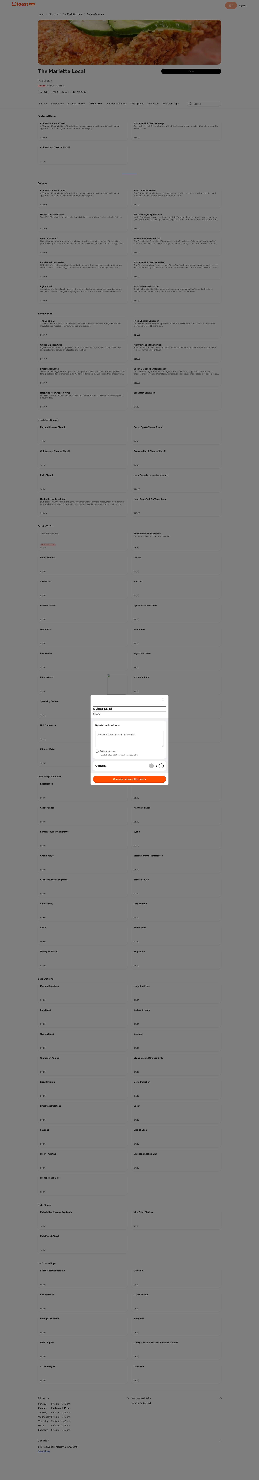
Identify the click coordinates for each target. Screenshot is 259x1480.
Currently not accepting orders (129, 779)
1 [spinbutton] (156, 765)
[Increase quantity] (161, 765)
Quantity (100, 765)
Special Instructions (107, 725)
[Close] (163, 699)
